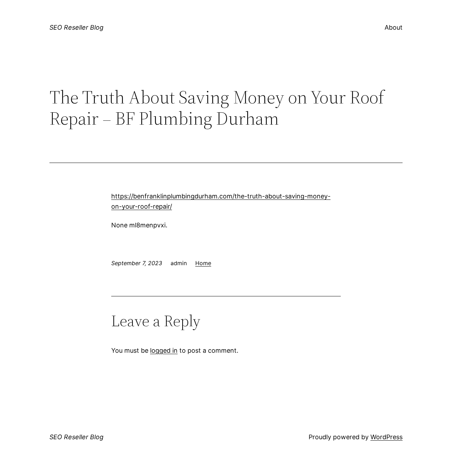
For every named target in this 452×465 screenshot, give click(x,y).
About (394, 27)
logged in (164, 350)
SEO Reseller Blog (76, 27)
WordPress (386, 437)
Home (203, 263)
